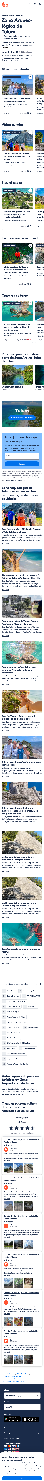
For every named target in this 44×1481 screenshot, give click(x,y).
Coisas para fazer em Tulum (12, 1376)
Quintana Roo (22, 1374)
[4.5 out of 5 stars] (22, 1128)
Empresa (7, 1433)
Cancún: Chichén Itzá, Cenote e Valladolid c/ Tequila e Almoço (21, 1141)
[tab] (17, 984)
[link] (17, 95)
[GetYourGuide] (5, 4)
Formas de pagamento (12, 1443)
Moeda (6, 1402)
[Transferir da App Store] (30, 1419)
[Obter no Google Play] (12, 1419)
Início (4, 1374)
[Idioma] (35, 4)
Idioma (6, 1390)
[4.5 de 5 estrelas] (8, 52)
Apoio (6, 1428)
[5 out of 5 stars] (22, 1145)
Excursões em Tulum (9, 1379)
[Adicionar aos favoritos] (30, 77)
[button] (17, 95)
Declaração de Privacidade (15, 480)
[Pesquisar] (30, 4)
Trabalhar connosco (11, 1439)
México (11, 1374)
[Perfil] (39, 4)
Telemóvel (7, 1414)
